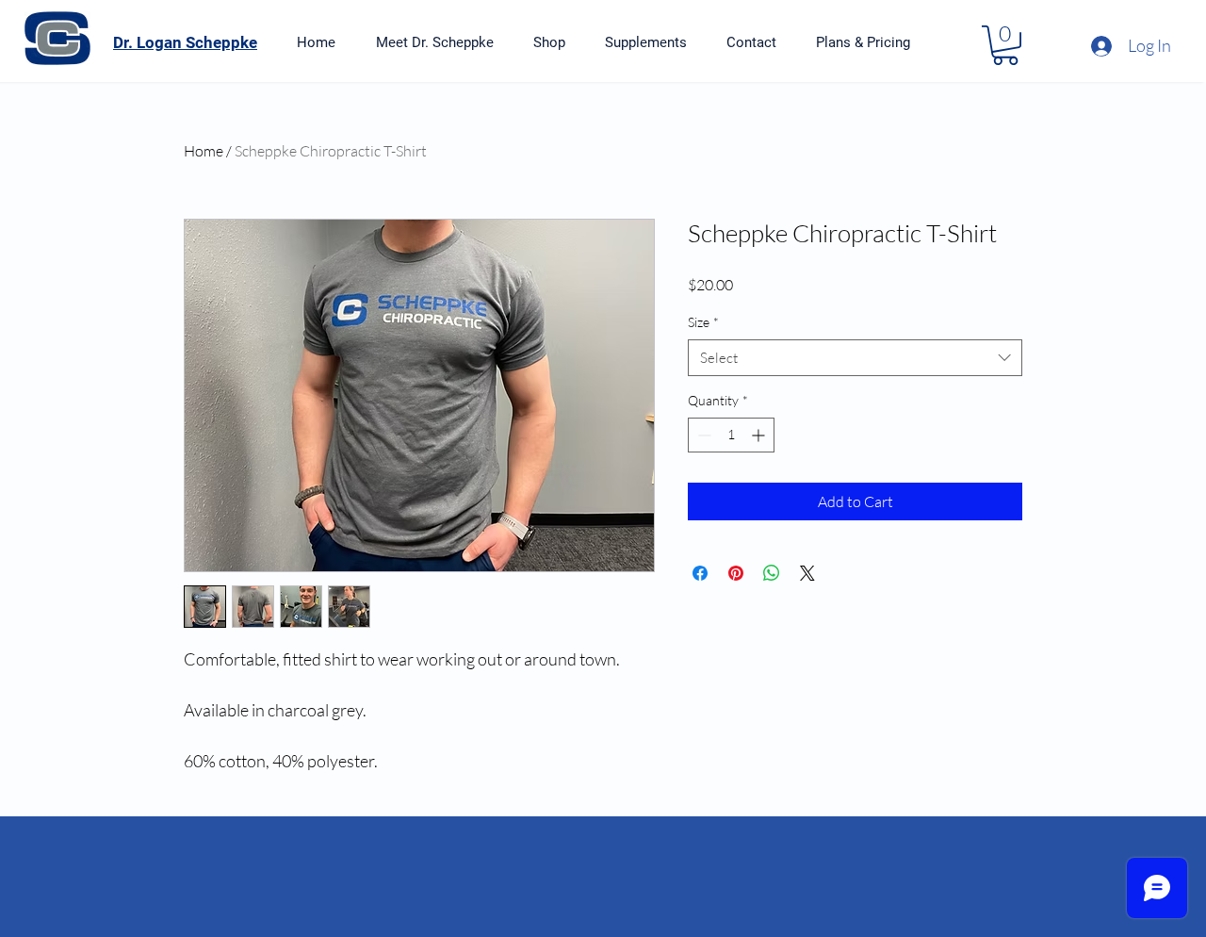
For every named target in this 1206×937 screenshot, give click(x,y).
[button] (1005, 45)
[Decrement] (702, 435)
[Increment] (760, 435)
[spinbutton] (731, 435)
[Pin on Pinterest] (736, 573)
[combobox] (855, 357)
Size (703, 322)
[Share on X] (807, 573)
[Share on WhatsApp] (771, 573)
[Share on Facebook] (700, 573)
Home (203, 150)
